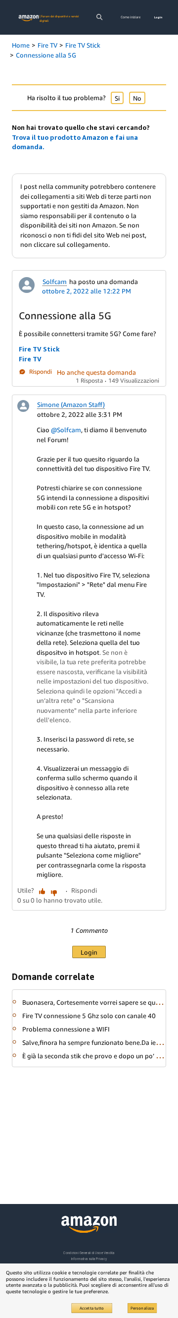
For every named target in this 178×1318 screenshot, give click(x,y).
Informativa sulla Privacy (89, 1259)
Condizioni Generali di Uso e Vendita (88, 1253)
